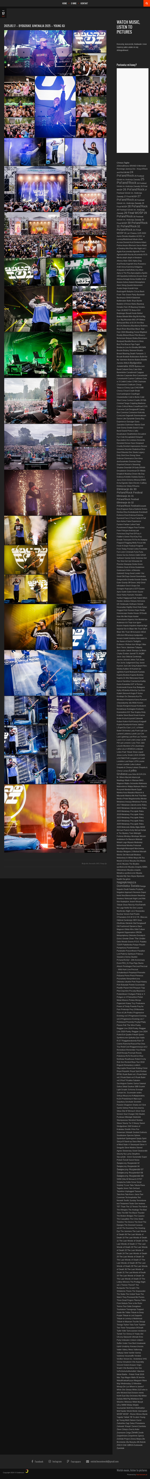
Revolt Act (135, 1056)
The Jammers (126, 1231)
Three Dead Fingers (125, 1300)
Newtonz (120, 899)
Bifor (131, 316)
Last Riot (132, 737)
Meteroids (125, 827)
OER (135, 920)
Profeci (130, 1013)
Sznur (133, 1182)
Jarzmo (120, 660)
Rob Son (120, 1062)
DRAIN (142, 468)
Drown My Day (138, 474)
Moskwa (137, 855)
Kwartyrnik (127, 725)
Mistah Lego (122, 842)
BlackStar (131, 329)
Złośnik (142, 1442)
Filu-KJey (134, 537)
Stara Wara (137, 1142)
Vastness (120, 1356)
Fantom (120, 524)
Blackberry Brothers (139, 326)
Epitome (137, 509)
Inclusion (136, 632)
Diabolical (136, 449)
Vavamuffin (129, 1356)
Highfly (129, 607)
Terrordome (141, 1200)
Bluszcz (142, 335)
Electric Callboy (140, 483)
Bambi (139, 301)
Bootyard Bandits (124, 341)
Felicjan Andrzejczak (130, 531)
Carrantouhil (142, 375)
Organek (120, 932)
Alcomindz (138, 255)
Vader (119, 1349)
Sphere (137, 1135)
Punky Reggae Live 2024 (136, 1031)
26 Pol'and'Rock (133, 189)
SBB (137, 1087)
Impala (126, 626)
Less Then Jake (138, 743)
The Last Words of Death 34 (131, 1275)
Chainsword (122, 385)
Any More (139, 270)
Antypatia (121, 270)
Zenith (141, 1433)
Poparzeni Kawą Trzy (126, 1003)
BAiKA (129, 298)
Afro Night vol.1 (140, 248)
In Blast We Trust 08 (136, 629)
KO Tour (130, 712)
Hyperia (130, 619)
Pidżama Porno (123, 976)
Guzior (140, 592)
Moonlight (121, 848)
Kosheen (140, 709)
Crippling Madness (138, 403)
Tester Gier (133, 1204)
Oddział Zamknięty (124, 920)
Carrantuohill (122, 379)
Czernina (124, 412)
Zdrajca (125, 1429)
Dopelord (120, 465)
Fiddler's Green (123, 537)
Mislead (139, 839)
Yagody (120, 1417)
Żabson (132, 1420)
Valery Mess (127, 1349)
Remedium (121, 1050)
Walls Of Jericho (138, 1377)
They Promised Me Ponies (133, 1297)
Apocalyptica (136, 273)
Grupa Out (135, 586)
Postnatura (140, 1003)
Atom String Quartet (125, 285)
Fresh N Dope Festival (126, 546)
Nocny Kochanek (137, 904)
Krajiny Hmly (140, 712)
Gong (127, 573)
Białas (119, 316)
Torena (119, 1306)
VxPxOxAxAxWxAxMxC (127, 1371)
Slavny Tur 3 (127, 1123)
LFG (132, 746)
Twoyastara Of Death (134, 1328)
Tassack (138, 1191)
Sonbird (136, 1132)
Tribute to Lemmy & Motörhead (129, 1319)
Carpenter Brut (130, 375)
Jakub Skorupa (132, 650)
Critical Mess (127, 406)
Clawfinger (135, 394)
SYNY (139, 1179)
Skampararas (122, 1120)
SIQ (136, 1114)
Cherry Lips (129, 388)
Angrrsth (129, 264)
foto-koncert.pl (141, 1474)
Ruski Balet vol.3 (128, 1077)
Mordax (120, 852)
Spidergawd (131, 1138)
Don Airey (138, 458)
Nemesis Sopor (139, 892)
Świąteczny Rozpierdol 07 (130, 1169)
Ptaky (143, 1022)
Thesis (129, 1291)
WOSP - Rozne (129, 1414)
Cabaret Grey (127, 369)
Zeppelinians (122, 1436)
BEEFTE (127, 310)
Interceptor (140, 638)
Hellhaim (133, 604)
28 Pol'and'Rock (138, 206)
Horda (142, 610)
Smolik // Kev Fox (132, 1129)
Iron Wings (136, 644)
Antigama (138, 267)
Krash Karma (139, 715)
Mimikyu (127, 836)
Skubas (139, 1120)
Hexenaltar (121, 607)
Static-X (126, 1145)
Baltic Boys (131, 301)
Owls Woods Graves (125, 942)
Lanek (133, 734)
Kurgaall (142, 721)
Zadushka (121, 1423)
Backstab (141, 295)
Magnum (120, 783)
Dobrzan (120, 458)
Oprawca (133, 926)
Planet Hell (128, 988)
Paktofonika (127, 945)
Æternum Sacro (134, 245)
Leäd (133, 740)
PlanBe (120, 988)
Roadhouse (130, 1059)
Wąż (118, 1384)
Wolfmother (140, 1408)
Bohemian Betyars (124, 338)
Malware (137, 786)
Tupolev (142, 1325)
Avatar (119, 288)
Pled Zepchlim (123, 991)
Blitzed (126, 335)
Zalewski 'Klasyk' (124, 1426)
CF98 (134, 382)
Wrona (139, 1414)
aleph (124, 258)
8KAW (126, 172)
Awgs (124, 288)
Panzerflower (131, 951)
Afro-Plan (129, 248)
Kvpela (120, 725)
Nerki (119, 895)
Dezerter (128, 449)
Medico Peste (122, 799)
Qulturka (131, 1038)
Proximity (130, 1022)
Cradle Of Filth (140, 400)
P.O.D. (136, 942)
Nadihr (119, 879)
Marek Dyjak (136, 789)
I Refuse (128, 644)
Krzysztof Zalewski (135, 718)
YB (131, 1417)
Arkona (120, 279)
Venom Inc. (128, 1359)
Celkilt (123, 382)
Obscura (143, 917)
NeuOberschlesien (129, 895)
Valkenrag (138, 1350)
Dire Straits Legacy (136, 452)
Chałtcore (131, 385)
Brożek (120, 350)
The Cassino (139, 1216)
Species (130, 1135)
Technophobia (131, 1197)
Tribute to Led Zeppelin (132, 1316)
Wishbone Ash (137, 1399)
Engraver (125, 509)
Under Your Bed (129, 1343)
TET (118, 1207)
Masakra (131, 793)
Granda (130, 579)
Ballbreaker (121, 301)
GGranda (135, 561)
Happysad (127, 598)
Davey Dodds (126, 428)
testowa (142, 1204)
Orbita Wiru (129, 929)
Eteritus (120, 512)
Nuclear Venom (123, 914)
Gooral (133, 576)
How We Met (122, 616)
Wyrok (144, 1414)
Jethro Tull (134, 660)
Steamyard (134, 1145)
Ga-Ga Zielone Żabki (131, 555)
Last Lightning (122, 737)
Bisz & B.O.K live (133, 323)
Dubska (134, 477)
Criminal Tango (123, 403)
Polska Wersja (135, 1000)
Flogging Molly (130, 543)
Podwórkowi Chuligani (126, 994)
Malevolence (122, 786)
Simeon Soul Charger (126, 1114)
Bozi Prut (120, 344)
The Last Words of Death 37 (129, 1279)
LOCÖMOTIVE (123, 758)
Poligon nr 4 (122, 997)
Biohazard (121, 323)
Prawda (133, 1006)
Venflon (120, 1359)
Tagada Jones (122, 1188)
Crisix (119, 406)
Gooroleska (141, 576)
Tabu (132, 1185)
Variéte (132, 1353)
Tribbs (127, 1312)
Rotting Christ (141, 1068)
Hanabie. (139, 595)
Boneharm (142, 338)
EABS (143, 480)
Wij (139, 1396)
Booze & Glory (137, 341)
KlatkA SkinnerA (123, 693)
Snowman (121, 1132)
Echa (119, 483)
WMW (123, 1405)
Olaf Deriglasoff (139, 923)
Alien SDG (127, 261)
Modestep (138, 842)
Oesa (139, 920)
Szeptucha (121, 1182)
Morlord (136, 852)
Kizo (143, 690)
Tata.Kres (121, 1194)
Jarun (119, 657)
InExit (143, 632)
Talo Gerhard (134, 1188)
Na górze (126, 879)
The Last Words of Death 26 (131, 1256)
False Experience (133, 521)
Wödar (129, 1405)
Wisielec (120, 1402)
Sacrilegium (122, 1083)
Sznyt (139, 1182)
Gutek (124, 592)
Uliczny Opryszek (124, 1337)
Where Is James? (136, 1387)
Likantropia (139, 746)
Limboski (139, 749)
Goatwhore (139, 567)
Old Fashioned (123, 926)
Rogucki (120, 1065)
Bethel (140, 313)
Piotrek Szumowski (137, 985)
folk (144, 543)
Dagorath (129, 416)
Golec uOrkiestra (133, 570)
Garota (127, 558)
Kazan (130, 687)
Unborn (133, 1340)
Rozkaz (143, 1071)
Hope (137, 610)
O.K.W (129, 917)
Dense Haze (130, 443)
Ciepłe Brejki (134, 391)
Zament (134, 1426)
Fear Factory (139, 527)
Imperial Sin (122, 629)
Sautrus (131, 1087)
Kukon (125, 721)
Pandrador (121, 951)
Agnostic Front (139, 251)
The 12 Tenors (132, 1207)
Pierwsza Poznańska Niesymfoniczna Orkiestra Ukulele (130, 979)
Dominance (129, 458)
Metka (132, 827)
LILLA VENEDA (128, 749)
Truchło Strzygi (139, 1322)
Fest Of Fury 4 (135, 534)
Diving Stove (135, 455)
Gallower (120, 558)
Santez (130, 1083)
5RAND (133, 166)
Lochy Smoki (127, 755)
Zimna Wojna (136, 1439)
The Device (129, 1222)
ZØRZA (130, 1445)
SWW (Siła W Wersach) (127, 1179)
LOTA (136, 761)
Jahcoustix (121, 650)
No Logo (120, 908)
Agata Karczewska (124, 251)
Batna (133, 304)
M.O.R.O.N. (141, 774)
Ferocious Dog (123, 534)
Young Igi (103, 863)
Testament (124, 1204)
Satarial (142, 1083)
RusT (123, 1080)
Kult (130, 721)
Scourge (139, 1090)
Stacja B (120, 1142)
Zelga (128, 1433)
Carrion (131, 379)
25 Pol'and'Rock (130, 181)
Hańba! (120, 598)
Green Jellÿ (135, 583)
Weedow (137, 1384)
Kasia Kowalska (123, 684)
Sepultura (121, 1102)
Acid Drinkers (135, 242)
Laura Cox (121, 740)
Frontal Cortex (133, 549)
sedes (139, 1093)
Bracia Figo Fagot (132, 344)
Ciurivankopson (123, 394)
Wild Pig (126, 1399)
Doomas (132, 461)
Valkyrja (120, 1353)
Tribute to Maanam (124, 1322)
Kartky (143, 681)
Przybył (137, 1022)
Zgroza (141, 1436)
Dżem (124, 480)
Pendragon (127, 966)
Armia (132, 279)
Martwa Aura (122, 793)
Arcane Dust (142, 276)
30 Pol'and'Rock (138, 222)
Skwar (119, 1123)
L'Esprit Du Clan (123, 728)
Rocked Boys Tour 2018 (134, 1062)
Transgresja (131, 1309)
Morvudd (129, 855)
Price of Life (122, 1013)
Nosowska (140, 911)
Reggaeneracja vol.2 (138, 1047)
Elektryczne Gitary (124, 486)
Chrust (126, 391)
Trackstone (121, 1309)
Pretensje (125, 1009)
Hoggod (120, 610)
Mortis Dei (121, 854)
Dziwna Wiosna (133, 480)
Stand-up (128, 1142)
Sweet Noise (134, 1160)
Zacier (139, 1420)
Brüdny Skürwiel (130, 350)
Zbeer (119, 1429)
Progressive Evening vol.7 (132, 1019)
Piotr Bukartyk (122, 985)
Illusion (120, 626)
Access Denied (123, 242)
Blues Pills (133, 335)
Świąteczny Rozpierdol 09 (130, 1176)
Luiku (132, 764)
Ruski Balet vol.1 (130, 1074)
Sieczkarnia (139, 1108)
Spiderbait (121, 1138)
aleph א (131, 258)
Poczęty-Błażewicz (137, 991)
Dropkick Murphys (124, 474)
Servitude (129, 1102)
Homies (131, 610)
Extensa (132, 515)
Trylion (126, 1325)
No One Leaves (136, 908)
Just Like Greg (130, 666)
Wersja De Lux (123, 1387)
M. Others (121, 777)
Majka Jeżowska (131, 783)
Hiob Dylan (142, 607)
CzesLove (121, 416)
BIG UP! (135, 320)
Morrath (143, 852)
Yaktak (126, 1417)
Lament (120, 734)
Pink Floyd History (139, 982)
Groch (128, 586)
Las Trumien (142, 737)
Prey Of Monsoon (136, 1009)
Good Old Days (123, 576)
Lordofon (120, 761)
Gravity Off (126, 583)
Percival (136, 966)
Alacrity (131, 255)
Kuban (119, 721)
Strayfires (136, 1154)
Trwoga (120, 1325)
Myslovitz (140, 876)
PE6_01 (125, 963)
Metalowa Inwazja (124, 802)
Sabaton (136, 1080)
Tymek (119, 1334)
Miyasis (130, 842)
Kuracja (135, 721)
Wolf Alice (130, 1408)
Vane (126, 1353)
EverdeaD (143, 512)
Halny (124, 595)
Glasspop (128, 564)
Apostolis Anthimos (128, 276)
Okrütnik (129, 923)
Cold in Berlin (134, 397)
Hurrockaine (122, 619)
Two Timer (121, 1328)
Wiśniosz (128, 1402)
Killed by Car (135, 690)
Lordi (143, 758)
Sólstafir (129, 1132)
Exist (126, 515)
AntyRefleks (130, 270)
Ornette (125, 939)
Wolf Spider (121, 1411)
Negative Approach (125, 892)
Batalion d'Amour (124, 304)
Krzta (124, 718)
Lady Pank (135, 731)
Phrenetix (141, 973)
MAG (141, 780)
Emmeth (142, 506)
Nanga (143, 886)
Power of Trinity (123, 1006)
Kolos (140, 693)
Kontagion (131, 709)
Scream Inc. (122, 1093)
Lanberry (127, 734)
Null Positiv (135, 914)
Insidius (132, 638)
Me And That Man (139, 796)
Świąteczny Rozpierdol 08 (130, 1172)
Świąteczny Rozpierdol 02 (128, 1163)
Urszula (140, 1346)
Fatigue (130, 527)
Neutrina (141, 895)
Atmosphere (140, 282)
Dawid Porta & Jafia (130, 431)
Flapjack (120, 543)
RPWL (119, 1074)
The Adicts (142, 1207)
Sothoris (143, 1132)
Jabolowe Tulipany (134, 647)
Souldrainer (121, 1135)
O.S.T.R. (136, 917)
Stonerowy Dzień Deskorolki (135, 1151)
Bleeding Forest (133, 332)
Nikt (143, 899)
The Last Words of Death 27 (129, 1260)
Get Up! (128, 561)
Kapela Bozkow (123, 675)
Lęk (121, 743)
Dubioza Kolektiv (124, 477)
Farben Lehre (129, 524)
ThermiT (131, 1285)
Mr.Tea (142, 858)
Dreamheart (132, 471)
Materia (128, 796)
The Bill (125, 1213)
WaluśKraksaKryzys (125, 1380)
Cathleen (138, 379)
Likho (119, 749)
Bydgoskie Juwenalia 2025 (90, 863)
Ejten (131, 483)
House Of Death (140, 613)
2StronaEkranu (123, 166)
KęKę (119, 690)
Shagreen (128, 1105)
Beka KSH (136, 310)
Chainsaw (141, 382)
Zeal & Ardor (134, 1429)
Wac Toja (120, 1377)
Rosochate (130, 1068)
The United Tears (133, 1294)
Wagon (128, 1377)
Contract (130, 400)
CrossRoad (138, 406)
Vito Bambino (128, 1368)
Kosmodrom (122, 712)
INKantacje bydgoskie (134, 635)
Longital (133, 758)
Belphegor (121, 313)
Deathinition (132, 434)
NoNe (126, 908)
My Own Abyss (130, 876)
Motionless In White (125, 858)
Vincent (120, 1365)
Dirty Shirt (121, 455)
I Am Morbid (139, 619)
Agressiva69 (122, 255)
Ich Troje (128, 623)
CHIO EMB (139, 388)
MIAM (142, 827)
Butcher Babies (134, 360)
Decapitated (130, 437)
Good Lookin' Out (137, 573)
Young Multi (124, 1420)
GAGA (143, 555)
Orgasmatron (129, 932)
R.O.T (119, 1041)
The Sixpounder (138, 1291)
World (129, 1411)
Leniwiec (127, 743)
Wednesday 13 (127, 1384)
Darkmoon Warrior (132, 425)
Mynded (120, 876)
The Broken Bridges (125, 1216)
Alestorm (138, 258)
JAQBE (141, 654)
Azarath (131, 288)
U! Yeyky (136, 1334)
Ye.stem (136, 1417)
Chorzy (120, 391)
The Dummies (128, 1228)
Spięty (139, 1138)
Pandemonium (133, 948)
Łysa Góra (132, 774)
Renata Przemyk (128, 1053)
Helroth (140, 604)
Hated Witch (142, 598)
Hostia (130, 613)
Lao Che (140, 734)
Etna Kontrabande (131, 512)
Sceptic (124, 1090)
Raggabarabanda (129, 1041)
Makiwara (143, 783)
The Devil (138, 1222)
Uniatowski (141, 1343)
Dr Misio (141, 470)
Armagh (126, 279)
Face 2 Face (130, 518)
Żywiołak (120, 1448)
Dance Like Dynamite (126, 419)
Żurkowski (138, 1445)
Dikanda (124, 452)
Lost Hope (129, 761)
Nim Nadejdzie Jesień (126, 902)
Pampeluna (121, 948)
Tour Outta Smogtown (132, 1306)
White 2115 (137, 1390)
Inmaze (120, 638)
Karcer (119, 681)
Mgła (138, 827)
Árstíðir (138, 279)
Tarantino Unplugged (125, 1191)
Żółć (125, 1445)
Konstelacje (122, 709)
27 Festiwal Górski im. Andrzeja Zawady (132, 193)
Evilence (120, 515)
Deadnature (122, 434)
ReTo (128, 1056)
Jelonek (126, 660)
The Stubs (121, 1294)
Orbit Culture (139, 929)
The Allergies (122, 1210)
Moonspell (129, 848)
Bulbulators (134, 357)
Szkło (128, 1182)
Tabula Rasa (139, 1185)
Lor (138, 758)
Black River (121, 329)
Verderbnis (137, 1359)
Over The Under (137, 938)
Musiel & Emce (123, 861)
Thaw (123, 1207)
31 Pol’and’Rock (127, 226)
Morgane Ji (128, 852)
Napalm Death (123, 889)
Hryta (130, 616)
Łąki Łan (143, 731)
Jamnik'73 (133, 654)
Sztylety (120, 1185)
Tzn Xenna (127, 1334)
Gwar (119, 595)
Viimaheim (127, 1362)
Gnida (134, 564)
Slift (129, 1126)
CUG (145, 406)
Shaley (136, 1105)
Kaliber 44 (127, 669)
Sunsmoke (137, 1157)
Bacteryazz (121, 298)
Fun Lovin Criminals (125, 552)
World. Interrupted (139, 1411)
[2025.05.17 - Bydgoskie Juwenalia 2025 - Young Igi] (38, 53)
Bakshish (136, 298)
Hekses (133, 601)
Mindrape (135, 836)
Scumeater (131, 1093)
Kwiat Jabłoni (138, 725)
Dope (138, 461)
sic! (140, 1105)
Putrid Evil (121, 1035)
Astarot (132, 282)
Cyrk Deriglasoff (131, 409)
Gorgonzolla (122, 580)
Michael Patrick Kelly (125, 830)
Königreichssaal (129, 706)
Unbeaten (126, 1340)
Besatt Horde (131, 313)
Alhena (120, 261)
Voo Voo (138, 1368)
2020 (144, 233)
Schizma (131, 1090)
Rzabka (129, 1080)
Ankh (119, 267)
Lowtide (126, 764)
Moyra (136, 858)
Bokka (135, 338)
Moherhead (121, 845)
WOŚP (119, 1414)
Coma (123, 400)
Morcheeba (139, 848)
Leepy (137, 740)
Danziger (130, 422)
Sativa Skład (122, 1087)
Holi (125, 610)
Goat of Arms (129, 567)
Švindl (125, 1160)
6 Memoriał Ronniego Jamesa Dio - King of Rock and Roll (132, 169)
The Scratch (131, 1288)
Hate (135, 598)
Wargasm (138, 1380)
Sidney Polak (128, 1108)
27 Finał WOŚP (130, 197)
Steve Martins (130, 1148)
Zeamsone (121, 1433)
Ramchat (127, 1044)
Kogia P (134, 693)
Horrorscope (122, 613)
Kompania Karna (132, 700)
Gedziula (139, 558)
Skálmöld (137, 1117)
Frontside (143, 549)
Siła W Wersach (128, 1111)
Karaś (141, 678)
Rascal (134, 1044)
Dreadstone (121, 471)
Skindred (132, 1120)
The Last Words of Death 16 (131, 1241)
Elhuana (135, 486)
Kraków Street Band (125, 715)
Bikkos (142, 320)
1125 (139, 233)
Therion (124, 1285)
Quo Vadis (140, 1038)
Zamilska (142, 1426)
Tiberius (137, 1300)
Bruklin (140, 350)
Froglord (139, 546)
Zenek (134, 1432)
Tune (136, 1325)
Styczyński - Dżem (124, 1157)
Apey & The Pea (123, 273)
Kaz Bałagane (139, 687)
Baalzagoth (121, 291)
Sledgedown (122, 1126)
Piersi (132, 976)
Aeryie (125, 245)
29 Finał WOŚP (133, 212)
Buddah (126, 357)
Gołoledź (120, 573)
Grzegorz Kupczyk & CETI (128, 589)
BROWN (142, 347)
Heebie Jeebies (123, 601)
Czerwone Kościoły (137, 412)
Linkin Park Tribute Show (127, 752)
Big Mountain (126, 320)
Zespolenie (132, 1436)
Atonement (137, 285)
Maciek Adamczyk (132, 777)
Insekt (126, 638)
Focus (139, 543)
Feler (119, 531)
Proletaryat (121, 1022)
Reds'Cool (125, 1047)
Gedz (133, 558)
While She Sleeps (124, 1390)
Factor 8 (138, 518)
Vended (138, 1356)
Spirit (144, 1138)
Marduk (128, 789)
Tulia (131, 1325)
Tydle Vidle (121, 1331)
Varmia (138, 1353)
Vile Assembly (138, 1362)
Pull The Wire (129, 1025)
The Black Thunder (136, 1213)
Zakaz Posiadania (137, 1423)
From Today (122, 549)
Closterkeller (122, 397)
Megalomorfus (134, 799)
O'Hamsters (121, 917)
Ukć (141, 1334)
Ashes (125, 282)
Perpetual (133, 973)
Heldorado (124, 604)
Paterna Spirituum (128, 954)
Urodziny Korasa (129, 1346)
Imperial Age (142, 626)
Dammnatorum (140, 416)
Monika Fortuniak (134, 845)
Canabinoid (131, 372)
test (118, 1204)
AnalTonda (121, 264)
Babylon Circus (133, 291)
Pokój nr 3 (140, 994)
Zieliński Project (123, 1439)
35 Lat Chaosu (130, 233)
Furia (136, 552)
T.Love (126, 1185)
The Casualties (123, 1219)
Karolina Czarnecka (131, 681)
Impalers (132, 626)
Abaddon (132, 236)
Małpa (130, 786)
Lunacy (126, 771)
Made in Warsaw (132, 780)
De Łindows (132, 440)
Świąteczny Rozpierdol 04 (128, 1166)
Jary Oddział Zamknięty (131, 657)
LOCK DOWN (139, 755)
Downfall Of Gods (131, 468)
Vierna (119, 1362)
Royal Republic (123, 1071)
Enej (119, 509)
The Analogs (133, 1210)
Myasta (139, 873)
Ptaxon (120, 1025)
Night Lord (137, 899)
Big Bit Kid (137, 316)
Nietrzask (128, 899)
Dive (127, 455)
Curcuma (120, 409)
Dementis (141, 440)
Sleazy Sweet (139, 1123)
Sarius (136, 1083)
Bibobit (125, 316)
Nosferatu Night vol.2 (126, 911)
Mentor (144, 799)
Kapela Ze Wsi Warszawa (127, 678)
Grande (137, 580)
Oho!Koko (121, 923)
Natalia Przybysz (136, 889)
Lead (128, 740)
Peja (131, 963)
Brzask (119, 357)
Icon (134, 623)
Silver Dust (140, 1111)
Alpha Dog (137, 261)
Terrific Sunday (130, 1200)
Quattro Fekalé (132, 1035)
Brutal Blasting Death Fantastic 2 (131, 353)
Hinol (135, 607)
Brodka (135, 347)
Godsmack (121, 570)
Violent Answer (130, 1365)
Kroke (119, 718)
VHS (145, 1359)
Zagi (127, 1423)
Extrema (139, 515)
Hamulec (131, 595)
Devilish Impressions (132, 446)
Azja (136, 288)
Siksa (119, 1111)
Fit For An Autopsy (139, 540)
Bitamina (127, 326)
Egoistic (125, 483)
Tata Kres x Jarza (132, 1194)
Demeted (120, 443)
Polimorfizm (132, 997)
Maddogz (120, 780)
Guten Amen (132, 592)
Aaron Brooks (122, 236)
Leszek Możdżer (123, 746)
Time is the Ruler (135, 1303)
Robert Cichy (140, 1059)
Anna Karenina (127, 267)
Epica (131, 509)
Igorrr (139, 623)
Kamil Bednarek (131, 672)
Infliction (120, 635)
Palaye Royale (139, 945)
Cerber (129, 382)
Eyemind (120, 518)
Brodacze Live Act (124, 347)
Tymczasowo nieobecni (136, 1331)
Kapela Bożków (136, 675)
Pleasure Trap (139, 988)
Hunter (136, 616)
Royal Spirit (135, 1071)
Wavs (144, 1380)
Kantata (141, 672)
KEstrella (125, 690)
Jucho (122, 663)
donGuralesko (122, 461)
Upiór (119, 1346)
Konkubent (141, 706)
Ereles (144, 509)
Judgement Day (132, 663)
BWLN (126, 363)
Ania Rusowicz (139, 264)
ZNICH (120, 1445)
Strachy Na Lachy (124, 1154)
